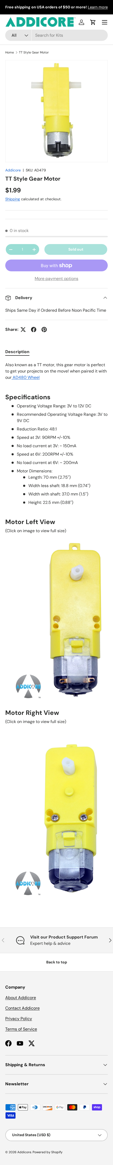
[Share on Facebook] (33, 329)
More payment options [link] (56, 278)
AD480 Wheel (26, 377)
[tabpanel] (56, 634)
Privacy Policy (18, 1018)
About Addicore (20, 997)
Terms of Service (21, 1029)
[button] (93, 22)
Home (9, 52)
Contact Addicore (22, 1008)
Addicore (13, 170)
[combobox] (56, 35)
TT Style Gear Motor (34, 52)
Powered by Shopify (48, 1152)
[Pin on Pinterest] (44, 329)
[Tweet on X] (23, 329)
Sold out (75, 249)
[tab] (17, 352)
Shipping (12, 199)
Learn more (98, 7)
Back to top (56, 962)
